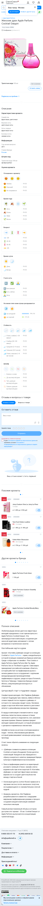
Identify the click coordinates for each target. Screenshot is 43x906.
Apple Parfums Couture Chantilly (24, 590)
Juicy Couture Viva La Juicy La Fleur (25, 504)
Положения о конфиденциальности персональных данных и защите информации (20, 444)
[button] (20, 494)
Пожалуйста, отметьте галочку (11, 438)
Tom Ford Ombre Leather (21, 522)
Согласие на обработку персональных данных (22, 440)
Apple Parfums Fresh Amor (22, 573)
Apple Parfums (15, 655)
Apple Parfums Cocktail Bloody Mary (25, 608)
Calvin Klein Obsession (20, 540)
